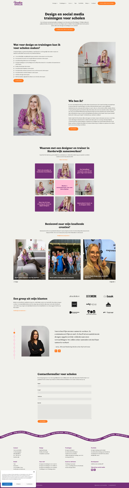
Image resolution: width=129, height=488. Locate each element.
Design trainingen (69, 450)
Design (54, 3)
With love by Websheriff (97, 464)
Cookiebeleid (112, 485)
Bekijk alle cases (95, 455)
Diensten (15, 465)
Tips (75, 3)
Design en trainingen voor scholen (48, 467)
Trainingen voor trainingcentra (47, 469)
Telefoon (40, 396)
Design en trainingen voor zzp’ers (48, 464)
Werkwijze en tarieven (19, 310)
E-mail (39, 390)
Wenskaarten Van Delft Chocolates (100, 453)
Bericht (39, 403)
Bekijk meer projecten (63, 235)
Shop (86, 3)
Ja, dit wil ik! (19, 80)
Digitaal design (43, 450)
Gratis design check (70, 467)
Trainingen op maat (70, 464)
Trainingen (62, 3)
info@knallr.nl (16, 453)
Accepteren (7, 484)
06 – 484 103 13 (17, 455)
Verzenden (42, 421)
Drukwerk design (43, 452)
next (59, 351)
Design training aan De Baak (98, 450)
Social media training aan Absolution (100, 452)
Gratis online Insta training (106, 3)
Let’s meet (73, 128)
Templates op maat (44, 453)
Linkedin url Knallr (95, 470)
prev (56, 351)
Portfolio (81, 3)
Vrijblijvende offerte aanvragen (64, 29)
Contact (93, 3)
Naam (39, 383)
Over (69, 3)
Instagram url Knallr (92, 470)
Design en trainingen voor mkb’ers (48, 465)
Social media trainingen (71, 452)
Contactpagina (17, 452)
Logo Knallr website (18, 3)
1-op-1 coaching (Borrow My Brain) (74, 465)
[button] (34, 472)
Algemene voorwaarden (100, 485)
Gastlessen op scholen (71, 453)
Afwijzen (18, 484)
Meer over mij (63, 159)
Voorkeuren (29, 484)
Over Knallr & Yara (18, 467)
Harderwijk (16, 457)
